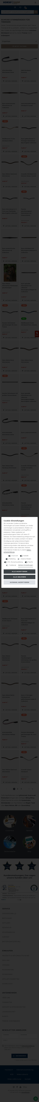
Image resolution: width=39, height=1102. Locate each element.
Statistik (25, 556)
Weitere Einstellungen (25, 565)
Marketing (12, 559)
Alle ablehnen (19, 577)
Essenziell (15, 556)
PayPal (30, 562)
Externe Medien (26, 559)
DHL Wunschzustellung (15, 562)
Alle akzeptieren (19, 571)
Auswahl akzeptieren (19, 582)
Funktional (12, 565)
